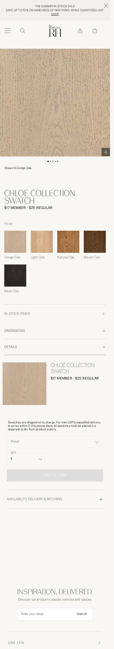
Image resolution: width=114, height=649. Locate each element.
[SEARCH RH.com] (22, 31)
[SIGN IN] (80, 31)
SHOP (55, 14)
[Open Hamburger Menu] (7, 31)
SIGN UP (82, 614)
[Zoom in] (106, 152)
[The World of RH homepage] (55, 31)
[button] (48, 161)
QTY (13, 452)
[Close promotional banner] (106, 5)
